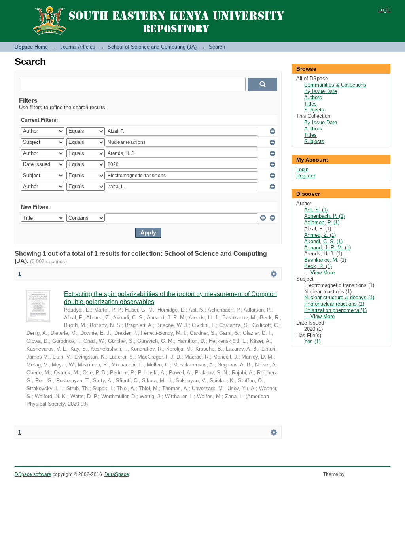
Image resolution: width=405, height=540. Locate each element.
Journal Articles (77, 47)
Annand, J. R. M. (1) (327, 248)
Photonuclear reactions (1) (334, 304)
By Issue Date (320, 91)
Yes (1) (312, 341)
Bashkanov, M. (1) (325, 260)
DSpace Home (31, 47)
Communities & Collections (335, 85)
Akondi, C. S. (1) (323, 241)
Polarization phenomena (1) (335, 310)
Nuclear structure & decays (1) (339, 297)
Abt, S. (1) (316, 210)
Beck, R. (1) (318, 266)
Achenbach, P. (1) (324, 216)
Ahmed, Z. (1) (320, 235)
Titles (310, 104)
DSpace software (33, 474)
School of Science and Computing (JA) (152, 47)
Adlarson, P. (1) (321, 222)
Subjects (314, 110)
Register (305, 176)
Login (384, 10)
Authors (313, 97)
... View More (319, 273)
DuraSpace (116, 474)
